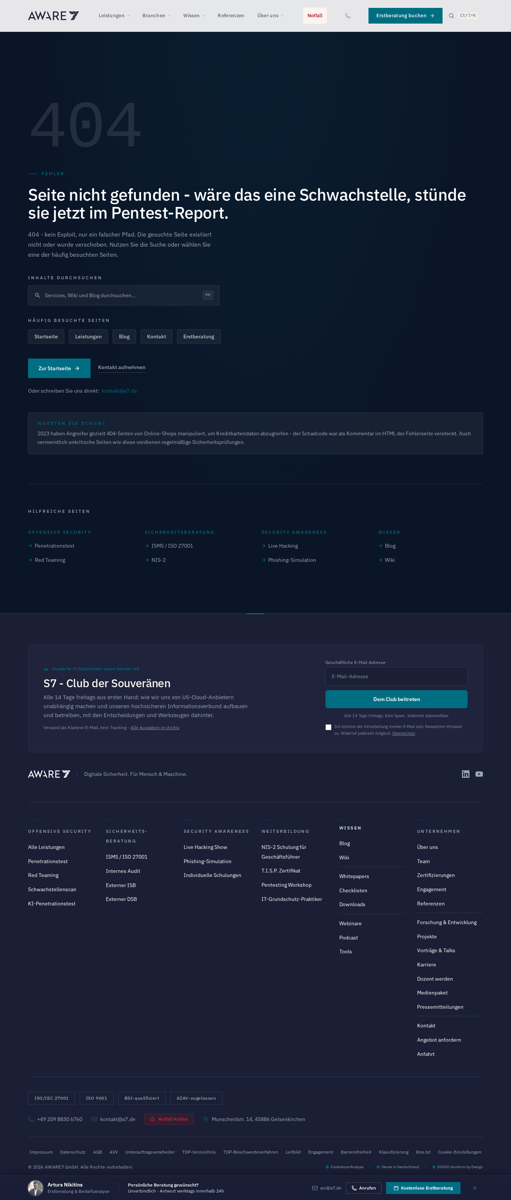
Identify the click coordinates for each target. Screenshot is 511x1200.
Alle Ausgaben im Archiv (155, 727)
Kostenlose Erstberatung (427, 1188)
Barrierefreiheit (356, 1152)
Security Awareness (216, 831)
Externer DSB (121, 899)
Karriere (426, 964)
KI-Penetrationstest (52, 903)
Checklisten (353, 890)
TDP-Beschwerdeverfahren (250, 1152)
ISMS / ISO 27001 (172, 545)
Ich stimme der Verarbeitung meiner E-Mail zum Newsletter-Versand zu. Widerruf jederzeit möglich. (398, 730)
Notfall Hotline (173, 1119)
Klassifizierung (394, 1152)
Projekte (427, 936)
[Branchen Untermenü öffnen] (172, 15)
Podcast (348, 937)
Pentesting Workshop (286, 884)
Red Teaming (50, 560)
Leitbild (293, 1152)
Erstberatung (198, 336)
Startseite (46, 336)
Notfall (314, 15)
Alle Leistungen (46, 847)
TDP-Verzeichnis (199, 1152)
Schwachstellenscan (52, 889)
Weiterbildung (285, 831)
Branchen (154, 15)
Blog (124, 336)
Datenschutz (403, 733)
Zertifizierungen (436, 875)
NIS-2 (159, 560)
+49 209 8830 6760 (59, 1119)
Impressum (41, 1152)
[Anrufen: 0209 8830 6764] (348, 15)
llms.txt (423, 1152)
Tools (345, 951)
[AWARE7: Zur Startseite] (53, 15)
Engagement (431, 889)
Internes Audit (123, 871)
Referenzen (231, 15)
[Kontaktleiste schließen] (474, 1188)
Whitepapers (354, 876)
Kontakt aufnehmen (122, 367)
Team (423, 861)
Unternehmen (438, 831)
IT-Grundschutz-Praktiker (291, 899)
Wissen (191, 15)
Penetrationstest (54, 545)
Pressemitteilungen (440, 1006)
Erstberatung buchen (401, 15)
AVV (114, 1152)
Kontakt (156, 336)
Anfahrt (426, 1054)
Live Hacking (283, 545)
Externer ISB (121, 885)
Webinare (350, 923)
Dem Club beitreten (396, 699)
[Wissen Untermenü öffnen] (206, 15)
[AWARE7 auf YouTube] (479, 774)
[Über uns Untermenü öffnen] (285, 15)
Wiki (390, 560)
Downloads (352, 904)
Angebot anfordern (439, 1039)
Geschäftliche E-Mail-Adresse (355, 662)
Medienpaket (432, 992)
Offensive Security (59, 831)
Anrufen (367, 1188)
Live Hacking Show (205, 847)
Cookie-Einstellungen (459, 1152)
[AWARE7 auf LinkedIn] (465, 774)
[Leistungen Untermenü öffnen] (131, 15)
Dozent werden (435, 978)
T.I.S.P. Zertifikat (280, 870)
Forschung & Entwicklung (447, 922)
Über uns (268, 15)
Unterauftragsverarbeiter (150, 1152)
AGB (97, 1152)
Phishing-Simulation (292, 560)
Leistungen (112, 15)
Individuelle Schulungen (212, 875)
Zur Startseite (55, 368)
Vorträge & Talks (436, 950)
